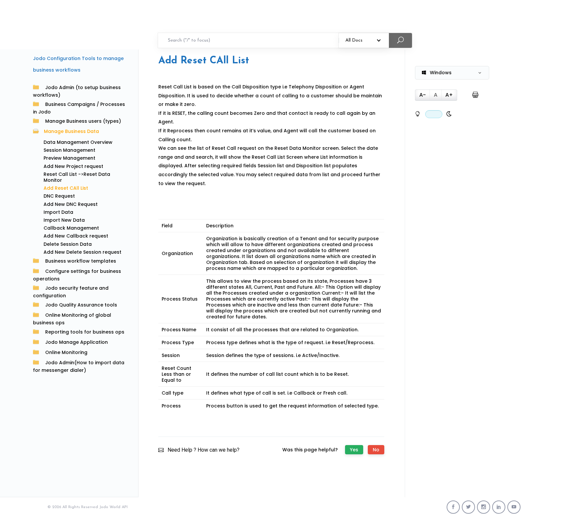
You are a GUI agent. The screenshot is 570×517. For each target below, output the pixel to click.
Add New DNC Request (71, 204)
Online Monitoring (66, 352)
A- (422, 95)
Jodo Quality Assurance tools (81, 305)
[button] (452, 73)
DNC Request (59, 196)
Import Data (58, 212)
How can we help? (218, 450)
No (376, 449)
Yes (354, 449)
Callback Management (71, 228)
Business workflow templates (80, 261)
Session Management (69, 150)
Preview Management (69, 158)
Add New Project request (73, 166)
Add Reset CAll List (66, 188)
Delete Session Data (68, 244)
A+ (449, 95)
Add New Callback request (76, 236)
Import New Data (64, 220)
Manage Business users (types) (83, 121)
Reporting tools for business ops (84, 332)
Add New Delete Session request (82, 252)
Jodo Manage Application (76, 342)
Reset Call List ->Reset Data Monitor (77, 177)
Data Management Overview (78, 142)
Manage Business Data (71, 131)
